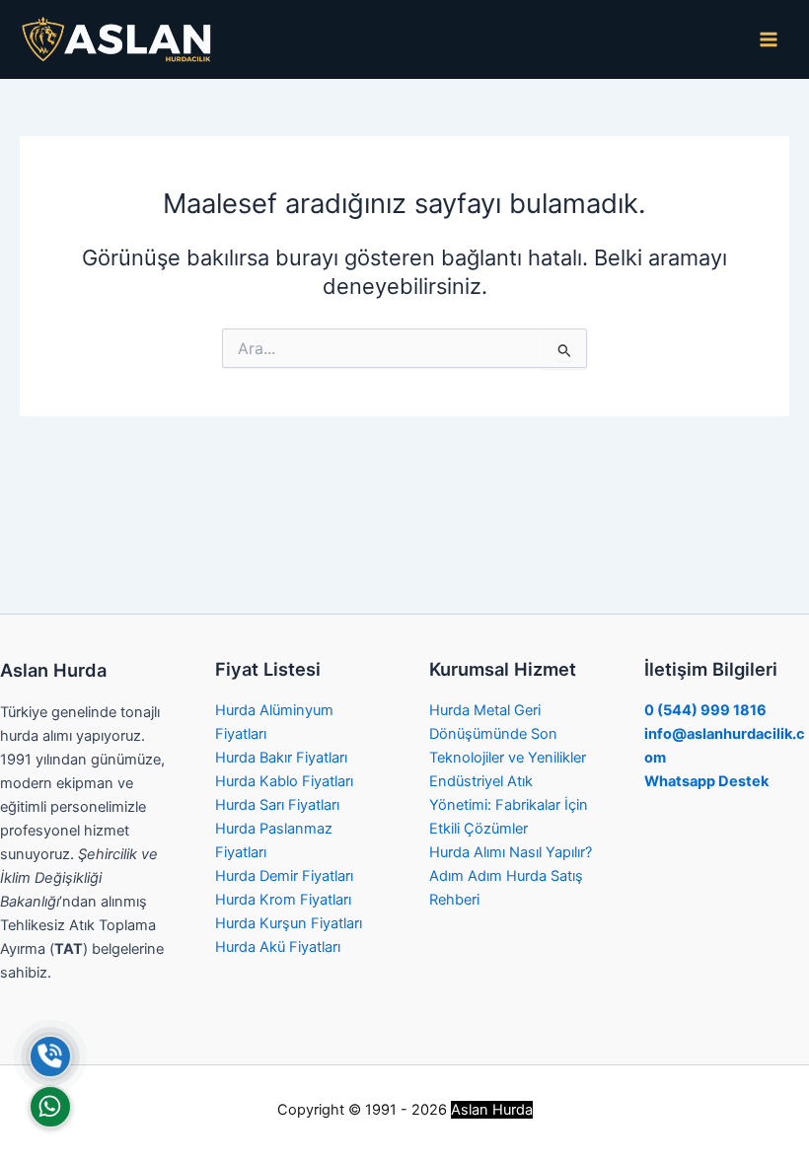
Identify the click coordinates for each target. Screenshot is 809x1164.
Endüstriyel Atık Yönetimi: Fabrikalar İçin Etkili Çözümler (508, 804)
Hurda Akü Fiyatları (277, 947)
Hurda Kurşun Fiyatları (288, 923)
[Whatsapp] (50, 1106)
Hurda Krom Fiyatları (283, 900)
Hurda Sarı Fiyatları (277, 805)
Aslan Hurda (492, 1110)
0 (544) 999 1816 (705, 710)
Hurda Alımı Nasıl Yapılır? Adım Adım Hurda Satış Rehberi (510, 876)
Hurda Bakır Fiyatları (281, 757)
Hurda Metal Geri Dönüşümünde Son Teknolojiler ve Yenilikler (507, 733)
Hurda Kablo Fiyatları (284, 781)
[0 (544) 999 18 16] (50, 1056)
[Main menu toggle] (768, 39)
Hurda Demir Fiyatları (284, 876)
